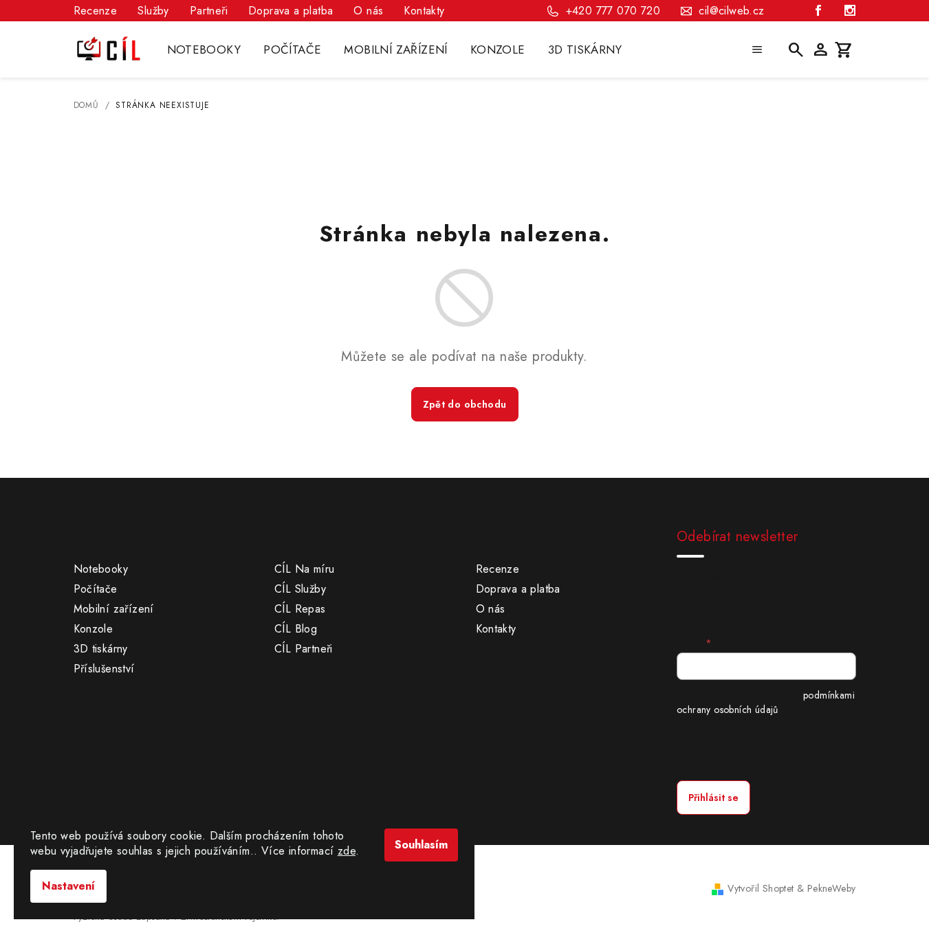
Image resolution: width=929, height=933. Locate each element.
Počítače (96, 589)
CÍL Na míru (304, 569)
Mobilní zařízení (114, 609)
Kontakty (424, 11)
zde (347, 851)
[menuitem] (204, 49)
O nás (368, 11)
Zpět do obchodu (465, 404)
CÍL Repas (300, 609)
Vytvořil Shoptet (761, 888)
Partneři (209, 11)
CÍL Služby (300, 589)
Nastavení (68, 886)
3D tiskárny (101, 649)
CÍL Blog (295, 629)
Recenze (96, 11)
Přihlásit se (713, 797)
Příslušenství (104, 669)
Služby (153, 11)
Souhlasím (421, 845)
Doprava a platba (290, 11)
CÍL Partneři (303, 649)
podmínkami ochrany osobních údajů (766, 702)
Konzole (93, 629)
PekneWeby (831, 888)
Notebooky (101, 569)
